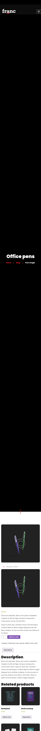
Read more (26, 717)
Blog (18, 262)
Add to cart (14, 637)
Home (8, 262)
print (36, 643)
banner (22, 643)
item (32, 643)
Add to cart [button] (7, 717)
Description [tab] (8, 650)
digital (27, 643)
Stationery (11, 643)
